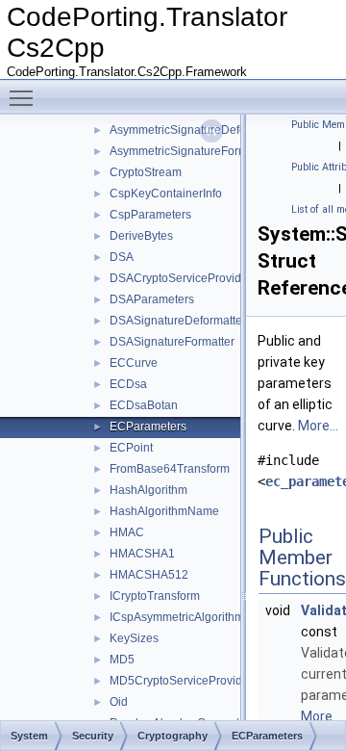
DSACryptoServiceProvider (181, 278)
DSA (122, 257)
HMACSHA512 (149, 575)
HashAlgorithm (148, 490)
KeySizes (134, 638)
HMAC (127, 532)
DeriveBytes (141, 236)
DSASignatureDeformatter (178, 320)
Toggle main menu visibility (25, 97)
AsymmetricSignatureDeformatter (196, 130)
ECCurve (134, 363)
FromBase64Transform (170, 469)
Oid (119, 702)
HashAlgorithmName (164, 511)
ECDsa (128, 384)
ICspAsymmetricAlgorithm (177, 617)
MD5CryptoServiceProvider (181, 680)
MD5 (122, 659)
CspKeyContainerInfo (166, 193)
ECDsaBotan (144, 405)
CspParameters (150, 214)
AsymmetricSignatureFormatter (190, 151)
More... (318, 425)
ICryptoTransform (155, 596)
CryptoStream (146, 172)
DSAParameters (152, 299)
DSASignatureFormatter (172, 342)
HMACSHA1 (142, 553)
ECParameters (148, 426)
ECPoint (131, 447)
